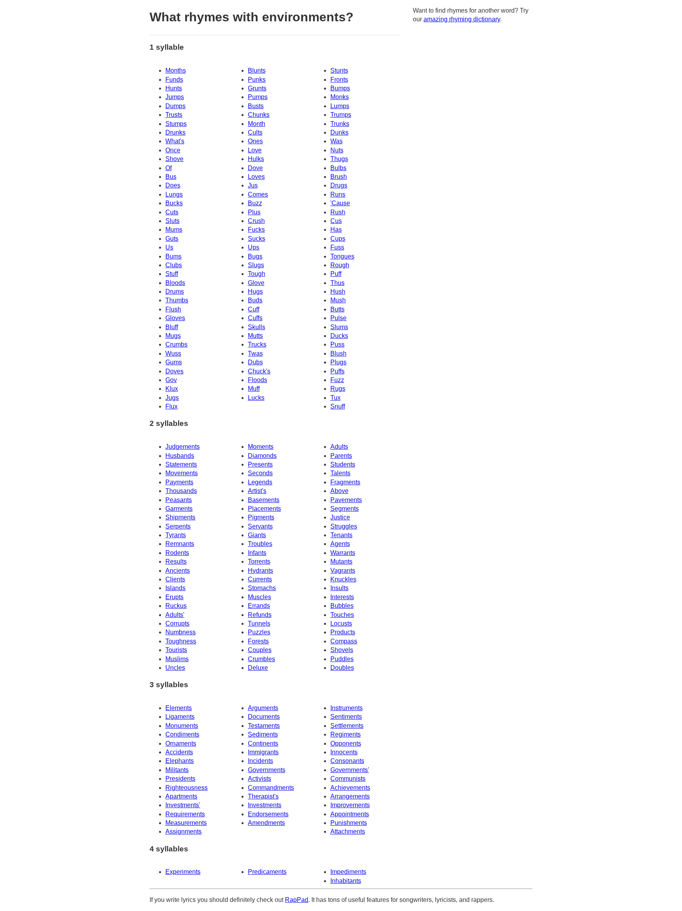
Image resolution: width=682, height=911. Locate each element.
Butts (337, 309)
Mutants (341, 561)
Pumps (258, 97)
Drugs (338, 185)
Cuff (253, 309)
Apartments (181, 796)
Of (168, 168)
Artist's (257, 490)
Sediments (263, 734)
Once (172, 150)
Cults (255, 132)
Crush (256, 220)
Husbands (179, 455)
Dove (255, 168)
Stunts (339, 70)
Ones (255, 141)
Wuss (173, 353)
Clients (175, 579)
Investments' (182, 805)
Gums (173, 362)
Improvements (350, 805)
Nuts (336, 150)
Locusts (341, 623)
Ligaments (180, 716)
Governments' (349, 770)
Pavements (346, 500)
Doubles (342, 667)
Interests (342, 597)
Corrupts (177, 623)
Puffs (337, 371)
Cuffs (255, 318)
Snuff (337, 406)
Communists (347, 778)
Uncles (175, 667)
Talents (340, 473)
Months (175, 70)
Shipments (180, 517)
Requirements (185, 814)
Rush (337, 212)
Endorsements (268, 814)
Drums (174, 291)
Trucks (257, 344)
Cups (337, 238)
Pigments (261, 517)
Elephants (179, 760)
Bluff (171, 327)
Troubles (260, 543)
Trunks (339, 123)
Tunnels (259, 623)
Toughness (180, 641)
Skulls (256, 327)
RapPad (296, 899)
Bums (173, 256)
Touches (342, 614)
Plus (254, 212)
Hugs (255, 291)
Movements (181, 473)
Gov (171, 380)
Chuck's (259, 371)
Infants (257, 552)
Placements (264, 508)
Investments (264, 805)
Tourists (176, 650)
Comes (258, 194)
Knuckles (343, 579)
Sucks (256, 238)
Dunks (339, 132)
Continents (263, 743)
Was (336, 141)
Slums (339, 327)
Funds (174, 79)
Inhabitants (345, 880)
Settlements (346, 725)
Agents (340, 543)
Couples (260, 650)
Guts (171, 238)
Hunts (173, 88)
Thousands (181, 490)
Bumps (340, 88)
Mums (173, 229)
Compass (343, 641)
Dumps (175, 106)
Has (336, 229)
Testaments (264, 725)
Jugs (172, 397)
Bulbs (338, 168)
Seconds (260, 473)
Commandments (271, 787)
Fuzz (337, 380)
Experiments (182, 871)
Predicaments (267, 871)
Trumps (340, 114)
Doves (174, 371)
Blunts (257, 70)
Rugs (337, 388)
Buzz (255, 203)
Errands (259, 605)
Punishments (348, 822)
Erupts (174, 597)
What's (174, 141)
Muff (254, 388)
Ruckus (176, 605)
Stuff (171, 273)
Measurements (186, 822)
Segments (344, 508)
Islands (175, 588)
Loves (256, 176)
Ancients (177, 570)
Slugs (256, 265)
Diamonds (262, 455)
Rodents (177, 552)
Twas (255, 353)
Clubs (173, 265)
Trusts (173, 114)
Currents (260, 579)
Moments (261, 446)
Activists (259, 778)
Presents (260, 464)
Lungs (174, 194)
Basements (263, 500)
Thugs (339, 159)
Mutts (255, 335)
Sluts (172, 220)
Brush (338, 176)
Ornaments (180, 743)
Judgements (182, 446)
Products (342, 632)
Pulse (338, 318)
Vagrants (342, 570)
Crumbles (261, 659)
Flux (171, 406)
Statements (181, 464)
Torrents (259, 561)
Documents (264, 716)
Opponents (345, 743)
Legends (260, 482)
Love (255, 150)
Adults (339, 446)
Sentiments (346, 716)
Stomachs (262, 588)
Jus (253, 185)
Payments (179, 482)
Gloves (175, 318)
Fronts (339, 79)
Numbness (180, 632)
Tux (335, 397)
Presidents (180, 778)
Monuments (181, 725)
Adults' (174, 614)
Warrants (342, 552)
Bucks (174, 203)
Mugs (173, 335)
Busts (256, 106)
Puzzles (259, 632)
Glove (256, 282)
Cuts (171, 212)
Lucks (256, 397)
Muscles (259, 597)
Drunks (175, 132)
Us (169, 247)
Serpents (178, 526)
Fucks (256, 229)
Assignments (183, 831)
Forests (258, 641)
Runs (337, 194)
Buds (255, 300)
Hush (337, 291)
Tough (256, 273)
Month (256, 123)
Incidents (260, 760)
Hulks (256, 159)
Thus (337, 282)
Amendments (266, 822)
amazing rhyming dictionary (461, 19)
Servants (260, 526)
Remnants (179, 543)
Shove (174, 159)
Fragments (345, 482)
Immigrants (263, 752)
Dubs (255, 362)
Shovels (341, 650)
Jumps (174, 97)
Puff (335, 273)
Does (172, 185)
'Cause (340, 203)
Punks (257, 79)
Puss (337, 344)
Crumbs (176, 344)
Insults (339, 588)
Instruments (346, 708)
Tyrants (175, 535)
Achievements (350, 787)
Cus (336, 220)
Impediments (348, 871)
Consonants (347, 760)
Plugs (338, 362)
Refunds (260, 614)
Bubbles (342, 605)
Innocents (344, 752)
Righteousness (186, 787)
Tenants (341, 535)
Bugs (255, 256)
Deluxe (258, 667)
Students (342, 464)
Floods (257, 380)
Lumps (339, 106)
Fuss (337, 247)
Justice (340, 517)
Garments (179, 508)
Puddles (342, 659)
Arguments (263, 708)
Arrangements (350, 796)
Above (339, 490)
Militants (177, 770)
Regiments (345, 734)
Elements (178, 708)
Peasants (178, 500)
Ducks (339, 335)
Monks (339, 97)
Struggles (343, 526)
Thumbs (176, 300)
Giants (257, 535)
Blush (338, 353)
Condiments (182, 734)
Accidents (179, 752)
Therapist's (263, 796)
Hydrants (260, 570)
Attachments (347, 831)
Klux (171, 388)
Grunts (257, 88)
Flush (173, 309)
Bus (170, 176)
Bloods (175, 282)
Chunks (259, 114)
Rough (339, 265)
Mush (338, 300)
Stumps (176, 123)
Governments (266, 770)
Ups (253, 247)
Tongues (342, 256)
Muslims (177, 659)
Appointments (349, 814)
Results (176, 561)
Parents (341, 455)
